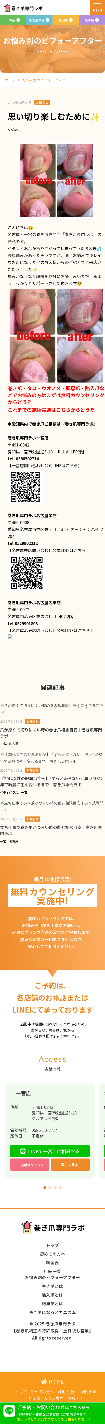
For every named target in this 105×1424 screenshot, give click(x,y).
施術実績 (88, 1392)
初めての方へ (42, 1392)
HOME (55, 1381)
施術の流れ (67, 1392)
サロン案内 (53, 1398)
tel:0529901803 (23, 623)
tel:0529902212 (23, 543)
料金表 (34, 1398)
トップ (21, 1392)
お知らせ (75, 1398)
